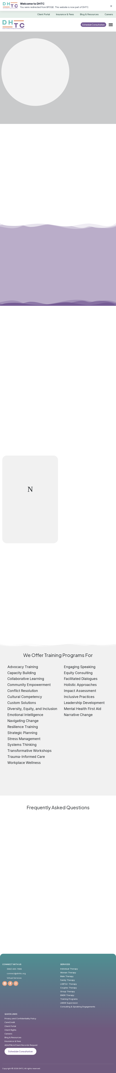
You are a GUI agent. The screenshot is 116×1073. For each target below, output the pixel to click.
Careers (109, 14)
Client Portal (43, 14)
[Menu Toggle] (111, 25)
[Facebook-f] (10, 983)
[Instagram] (15, 983)
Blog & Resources (89, 14)
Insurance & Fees (65, 14)
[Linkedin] (4, 983)
